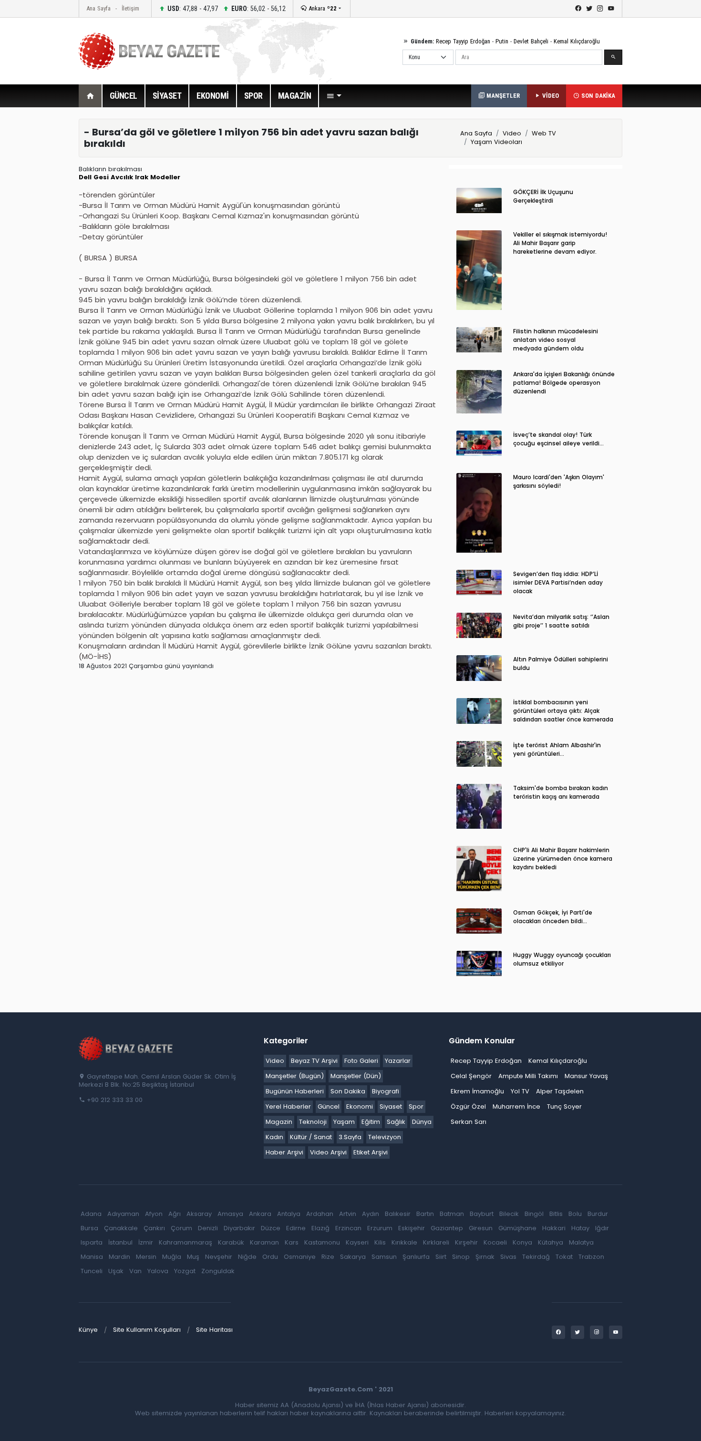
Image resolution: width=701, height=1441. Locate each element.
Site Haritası (214, 1329)
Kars (292, 1242)
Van (135, 1271)
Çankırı (154, 1228)
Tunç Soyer (564, 1106)
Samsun (384, 1256)
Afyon (154, 1213)
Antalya (288, 1213)
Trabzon (591, 1256)
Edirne (296, 1228)
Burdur (598, 1213)
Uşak (116, 1271)
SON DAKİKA (597, 95)
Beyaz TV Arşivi (314, 1060)
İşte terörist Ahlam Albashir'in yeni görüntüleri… (557, 749)
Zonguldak (218, 1271)
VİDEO (549, 95)
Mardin (119, 1256)
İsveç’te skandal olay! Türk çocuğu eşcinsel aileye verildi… (558, 439)
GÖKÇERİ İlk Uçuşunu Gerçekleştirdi (543, 196)
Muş (193, 1256)
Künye (88, 1329)
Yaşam (344, 1121)
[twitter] (589, 8)
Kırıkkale (404, 1242)
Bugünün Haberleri (295, 1091)
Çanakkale (121, 1228)
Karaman (264, 1242)
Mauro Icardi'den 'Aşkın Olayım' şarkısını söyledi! (558, 481)
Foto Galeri (361, 1060)
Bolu (575, 1213)
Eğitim (370, 1121)
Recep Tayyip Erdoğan (463, 41)
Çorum (181, 1228)
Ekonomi (359, 1106)
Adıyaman (123, 1213)
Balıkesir (398, 1213)
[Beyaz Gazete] (126, 1048)
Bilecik (509, 1213)
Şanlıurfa (416, 1256)
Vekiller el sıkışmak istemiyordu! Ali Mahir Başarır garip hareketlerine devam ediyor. (560, 243)
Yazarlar (398, 1060)
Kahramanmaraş (185, 1242)
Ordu (270, 1256)
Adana (91, 1213)
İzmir (145, 1242)
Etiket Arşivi (370, 1152)
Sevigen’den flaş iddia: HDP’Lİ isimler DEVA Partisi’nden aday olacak (558, 582)
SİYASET (167, 96)
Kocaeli (495, 1242)
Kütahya (550, 1242)
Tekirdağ (536, 1256)
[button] (334, 95)
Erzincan (348, 1228)
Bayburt (482, 1213)
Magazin (279, 1121)
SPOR (253, 96)
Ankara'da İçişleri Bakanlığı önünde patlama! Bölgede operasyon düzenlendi (564, 382)
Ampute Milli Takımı (528, 1076)
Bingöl (534, 1213)
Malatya (581, 1242)
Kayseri (357, 1242)
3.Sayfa (350, 1137)
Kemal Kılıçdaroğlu (577, 41)
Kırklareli (436, 1242)
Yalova (157, 1271)
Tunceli (92, 1271)
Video (512, 133)
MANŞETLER (502, 95)
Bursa (89, 1228)
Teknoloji (313, 1121)
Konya (522, 1242)
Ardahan (319, 1213)
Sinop (461, 1256)
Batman (452, 1213)
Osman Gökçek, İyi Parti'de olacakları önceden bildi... (552, 916)
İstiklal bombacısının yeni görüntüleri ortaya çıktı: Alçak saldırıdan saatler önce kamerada (563, 710)
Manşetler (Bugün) (295, 1076)
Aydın (370, 1213)
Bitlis (556, 1213)
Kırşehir (466, 1242)
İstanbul (120, 1242)
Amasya (230, 1213)
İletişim (130, 8)
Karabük (231, 1242)
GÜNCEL (123, 96)
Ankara (322, 8)
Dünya (422, 1121)
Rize (327, 1256)
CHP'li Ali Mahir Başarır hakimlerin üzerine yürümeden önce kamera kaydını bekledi (562, 858)
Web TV (544, 133)
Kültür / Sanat (311, 1137)
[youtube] (611, 8)
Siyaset (391, 1106)
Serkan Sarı (468, 1121)
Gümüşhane (517, 1228)
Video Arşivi (328, 1152)
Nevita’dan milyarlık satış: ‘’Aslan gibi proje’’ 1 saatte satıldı (561, 621)
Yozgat (185, 1271)
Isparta (92, 1242)
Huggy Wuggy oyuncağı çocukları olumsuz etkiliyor (562, 959)
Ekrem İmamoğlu (477, 1091)
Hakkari (554, 1228)
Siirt (440, 1256)
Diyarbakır (239, 1228)
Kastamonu (322, 1242)
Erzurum (379, 1228)
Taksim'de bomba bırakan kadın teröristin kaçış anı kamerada (560, 792)
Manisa (92, 1256)
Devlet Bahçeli (531, 41)
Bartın (425, 1213)
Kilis (380, 1242)
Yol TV (520, 1091)
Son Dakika (347, 1091)
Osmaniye (300, 1256)
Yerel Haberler (288, 1106)
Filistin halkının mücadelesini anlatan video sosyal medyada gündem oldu (555, 339)
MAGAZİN (294, 96)
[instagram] (600, 8)
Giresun (481, 1228)
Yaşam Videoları (496, 141)
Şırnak (485, 1256)
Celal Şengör (471, 1076)
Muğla (171, 1256)
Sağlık (396, 1121)
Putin (501, 41)
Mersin (146, 1256)
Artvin (347, 1213)
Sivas (508, 1256)
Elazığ (320, 1228)
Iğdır (602, 1228)
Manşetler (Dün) (355, 1076)
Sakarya (353, 1256)
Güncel (329, 1106)
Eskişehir (411, 1228)
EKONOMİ (212, 96)
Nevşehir (218, 1256)
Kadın (274, 1137)
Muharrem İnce (516, 1106)
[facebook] (578, 8)
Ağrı (174, 1213)
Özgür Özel (468, 1106)
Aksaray (199, 1213)
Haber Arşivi (284, 1152)
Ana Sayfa (98, 8)
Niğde (247, 1256)
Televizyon (384, 1137)
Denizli (208, 1228)
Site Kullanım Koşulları (147, 1329)
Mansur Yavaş (586, 1076)
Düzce (270, 1228)
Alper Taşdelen (560, 1091)
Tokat (564, 1256)
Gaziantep (447, 1228)
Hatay (580, 1228)
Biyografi (385, 1091)
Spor (416, 1106)
